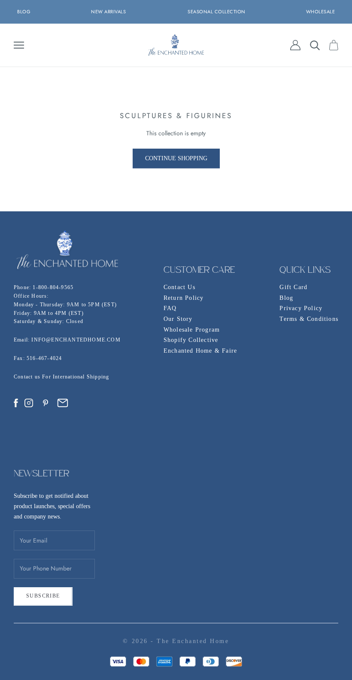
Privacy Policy (300, 308)
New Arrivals (108, 11)
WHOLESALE (320, 11)
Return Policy (184, 298)
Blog (286, 298)
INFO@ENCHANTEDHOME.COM (75, 340)
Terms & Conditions (308, 319)
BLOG (23, 11)
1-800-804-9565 (53, 287)
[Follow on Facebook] (16, 403)
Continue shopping (176, 158)
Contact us (28, 377)
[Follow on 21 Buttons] (63, 403)
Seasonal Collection (217, 11)
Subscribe (43, 596)
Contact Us (179, 287)
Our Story (178, 319)
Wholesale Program (192, 329)
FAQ (170, 308)
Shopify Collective (191, 340)
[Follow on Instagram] (29, 403)
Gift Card (293, 287)
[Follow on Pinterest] (45, 403)
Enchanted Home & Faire (200, 351)
